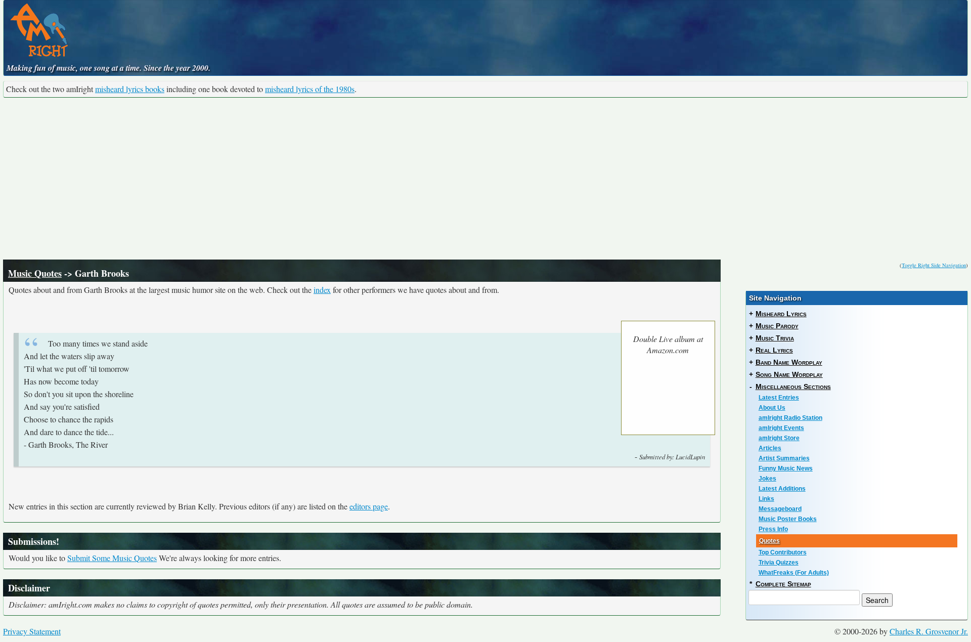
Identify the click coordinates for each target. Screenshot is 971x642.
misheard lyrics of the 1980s (310, 88)
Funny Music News (786, 468)
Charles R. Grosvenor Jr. (929, 631)
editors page (368, 506)
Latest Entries (779, 397)
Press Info (773, 529)
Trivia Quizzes (779, 562)
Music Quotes (35, 273)
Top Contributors (783, 552)
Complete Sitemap (783, 584)
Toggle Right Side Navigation (934, 265)
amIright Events (781, 428)
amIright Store (779, 438)
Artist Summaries (784, 458)
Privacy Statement (32, 631)
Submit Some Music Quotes (112, 557)
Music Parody (777, 326)
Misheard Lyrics (781, 314)
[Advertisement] (485, 178)
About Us (772, 407)
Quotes (769, 540)
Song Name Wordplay (789, 374)
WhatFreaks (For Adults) (794, 572)
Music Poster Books (788, 519)
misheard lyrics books (129, 88)
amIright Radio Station (790, 417)
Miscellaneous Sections (793, 386)
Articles (770, 448)
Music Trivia (775, 338)
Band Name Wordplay (789, 362)
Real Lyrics (774, 350)
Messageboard (780, 508)
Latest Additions (782, 488)
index (322, 289)
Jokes (767, 478)
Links (766, 498)
